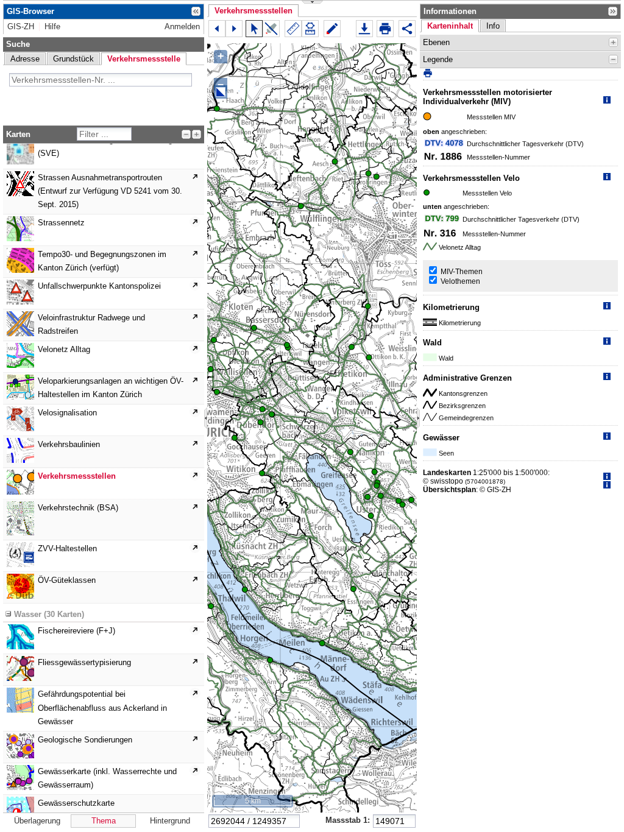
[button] (253, 11)
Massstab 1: (347, 820)
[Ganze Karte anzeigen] (220, 92)
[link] (21, 27)
